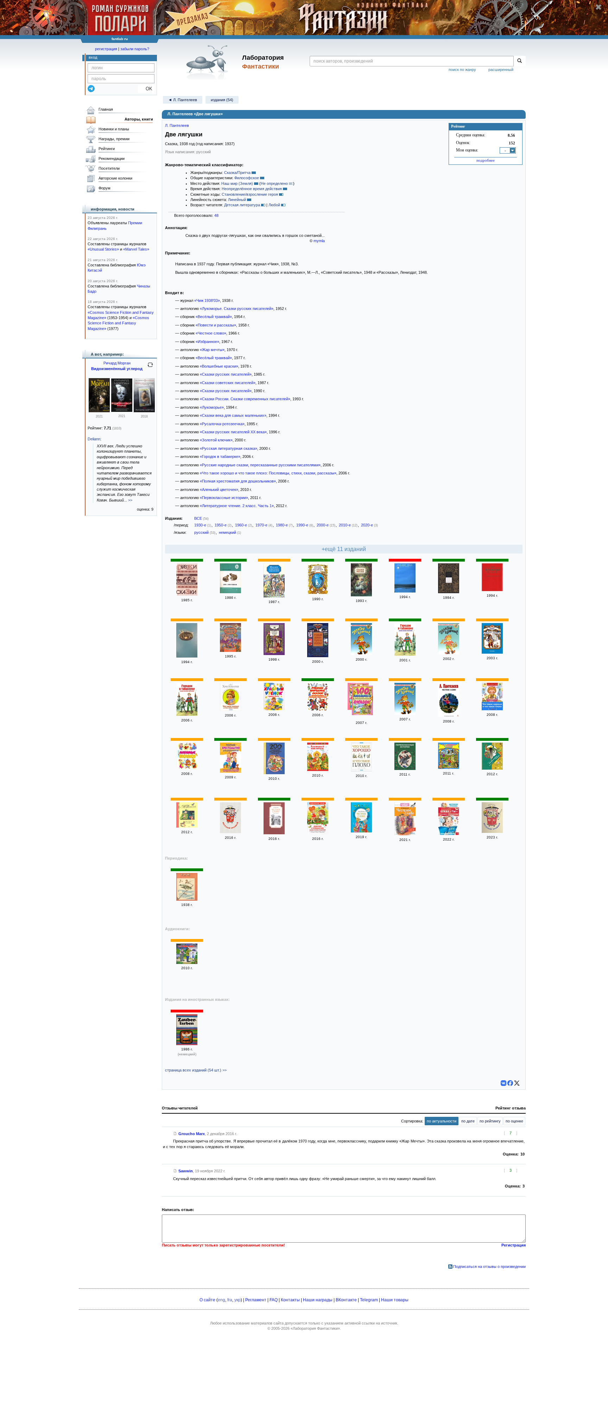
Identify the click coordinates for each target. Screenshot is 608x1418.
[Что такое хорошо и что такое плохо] (492, 709)
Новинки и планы (114, 129)
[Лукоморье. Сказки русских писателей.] (492, 590)
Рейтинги (107, 149)
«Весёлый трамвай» (214, 317)
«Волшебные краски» (219, 366)
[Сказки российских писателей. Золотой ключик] (448, 653)
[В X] (517, 1083)
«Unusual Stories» (103, 249)
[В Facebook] (510, 1083)
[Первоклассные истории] (405, 768)
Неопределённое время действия (252, 189)
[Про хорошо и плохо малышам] (448, 767)
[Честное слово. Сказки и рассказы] (274, 833)
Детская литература (242, 205)
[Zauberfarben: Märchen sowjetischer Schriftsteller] (187, 1044)
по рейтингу (490, 1121)
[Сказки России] (361, 595)
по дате (468, 1121)
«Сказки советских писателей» (227, 383)
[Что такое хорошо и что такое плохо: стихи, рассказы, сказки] (361, 770)
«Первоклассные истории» (224, 498)
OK (146, 88)
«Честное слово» (211, 333)
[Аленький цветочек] (317, 770)
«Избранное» (207, 341)
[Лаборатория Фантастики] (208, 62)
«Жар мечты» (212, 350)
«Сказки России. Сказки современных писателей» (245, 399)
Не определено (274, 183)
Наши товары (394, 1299)
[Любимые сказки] (187, 768)
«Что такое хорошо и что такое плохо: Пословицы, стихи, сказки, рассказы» (268, 473)
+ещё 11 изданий (344, 549)
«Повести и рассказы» (216, 325)
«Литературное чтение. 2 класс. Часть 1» (237, 506)
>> (130, 500)
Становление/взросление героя (250, 194)
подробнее (485, 160)
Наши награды (317, 1299)
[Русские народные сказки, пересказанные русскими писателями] (317, 709)
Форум (104, 188)
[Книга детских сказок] (492, 652)
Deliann (94, 439)
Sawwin (185, 1171)
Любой (274, 205)
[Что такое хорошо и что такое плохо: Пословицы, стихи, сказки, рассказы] (230, 709)
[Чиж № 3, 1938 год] (187, 899)
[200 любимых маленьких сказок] (274, 773)
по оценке (514, 1121)
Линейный (237, 200)
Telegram (369, 1299)
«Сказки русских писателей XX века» (233, 432)
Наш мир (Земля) (237, 183)
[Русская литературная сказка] (317, 656)
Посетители (109, 168)
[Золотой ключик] (361, 654)
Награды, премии (114, 139)
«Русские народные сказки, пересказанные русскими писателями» (260, 465)
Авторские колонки (115, 178)
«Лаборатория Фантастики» (315, 1328)
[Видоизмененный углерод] (144, 411)
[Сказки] (187, 656)
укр (237, 1299)
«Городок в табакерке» (220, 456)
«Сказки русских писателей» (226, 374)
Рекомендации (112, 158)
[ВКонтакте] (503, 1083)
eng (221, 1299)
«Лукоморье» (212, 407)
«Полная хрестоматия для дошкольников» (238, 481)
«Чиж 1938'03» (207, 300)
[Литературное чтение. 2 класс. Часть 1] (492, 768)
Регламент (255, 1299)
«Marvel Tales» (136, 249)
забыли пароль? (134, 49)
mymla (319, 241)
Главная (106, 109)
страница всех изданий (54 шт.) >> (196, 1070)
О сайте (207, 1299)
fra (229, 1299)
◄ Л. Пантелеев (182, 100)
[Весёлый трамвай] (230, 832)
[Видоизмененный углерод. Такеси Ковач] (99, 411)
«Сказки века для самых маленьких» (233, 415)
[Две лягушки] (230, 592)
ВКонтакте (346, 1299)
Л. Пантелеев (177, 125)
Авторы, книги (139, 119)
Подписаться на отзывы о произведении (489, 1266)
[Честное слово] (274, 654)
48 (216, 215)
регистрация (106, 49)
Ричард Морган (117, 363)
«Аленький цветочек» (219, 489)
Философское (246, 178)
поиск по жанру (462, 69)
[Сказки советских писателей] (274, 596)
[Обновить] (150, 367)
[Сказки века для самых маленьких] (405, 591)
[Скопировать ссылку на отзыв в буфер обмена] (175, 1134)
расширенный (500, 69)
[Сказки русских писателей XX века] (448, 592)
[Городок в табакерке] (405, 654)
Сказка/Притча (237, 172)
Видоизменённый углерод (116, 369)
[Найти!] (519, 61)
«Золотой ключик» (216, 440)
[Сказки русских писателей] (187, 594)
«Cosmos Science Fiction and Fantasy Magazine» (118, 323)
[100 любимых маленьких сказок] (362, 701)
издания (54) (222, 100)
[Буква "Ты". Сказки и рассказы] (448, 833)
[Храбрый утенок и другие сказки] (274, 709)
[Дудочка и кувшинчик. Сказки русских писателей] (317, 833)
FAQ (274, 1299)
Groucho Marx (191, 1134)
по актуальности (441, 1121)
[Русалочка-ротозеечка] (230, 650)
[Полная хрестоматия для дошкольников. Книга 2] (230, 771)
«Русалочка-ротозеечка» (222, 424)
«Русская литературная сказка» (228, 448)
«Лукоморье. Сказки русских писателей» (236, 308)
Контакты (290, 1299)
